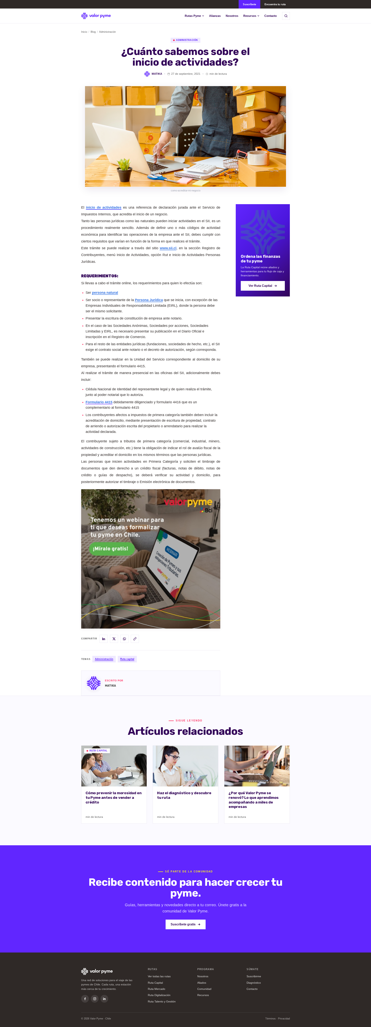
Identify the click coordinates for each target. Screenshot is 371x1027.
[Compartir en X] (114, 639)
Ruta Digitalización (159, 995)
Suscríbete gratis (183, 924)
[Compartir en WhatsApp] (124, 639)
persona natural (105, 293)
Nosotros (232, 15)
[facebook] (85, 999)
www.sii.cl (168, 248)
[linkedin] (104, 999)
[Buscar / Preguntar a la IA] (286, 16)
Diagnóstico (254, 982)
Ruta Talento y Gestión (162, 1001)
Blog (93, 31)
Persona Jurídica (149, 300)
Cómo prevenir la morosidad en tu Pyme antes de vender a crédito (114, 797)
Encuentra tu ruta (275, 4)
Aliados (201, 982)
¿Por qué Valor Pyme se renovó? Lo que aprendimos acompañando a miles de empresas (254, 800)
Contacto (270, 15)
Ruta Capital (155, 982)
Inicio (84, 31)
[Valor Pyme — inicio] (96, 16)
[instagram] (95, 999)
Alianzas (215, 15)
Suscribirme (254, 976)
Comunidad (204, 988)
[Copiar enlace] (135, 639)
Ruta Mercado (156, 988)
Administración (104, 659)
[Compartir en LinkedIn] (104, 639)
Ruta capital (127, 659)
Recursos (249, 15)
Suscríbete (249, 4)
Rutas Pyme (193, 15)
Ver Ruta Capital (260, 285)
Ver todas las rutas (159, 976)
